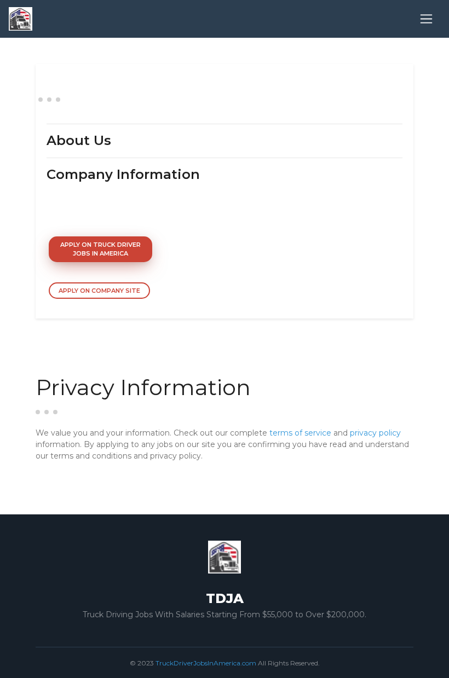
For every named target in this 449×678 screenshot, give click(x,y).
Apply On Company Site (99, 290)
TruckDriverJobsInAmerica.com (206, 663)
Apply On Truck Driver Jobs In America (100, 249)
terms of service (300, 433)
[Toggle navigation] (426, 18)
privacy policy (375, 433)
